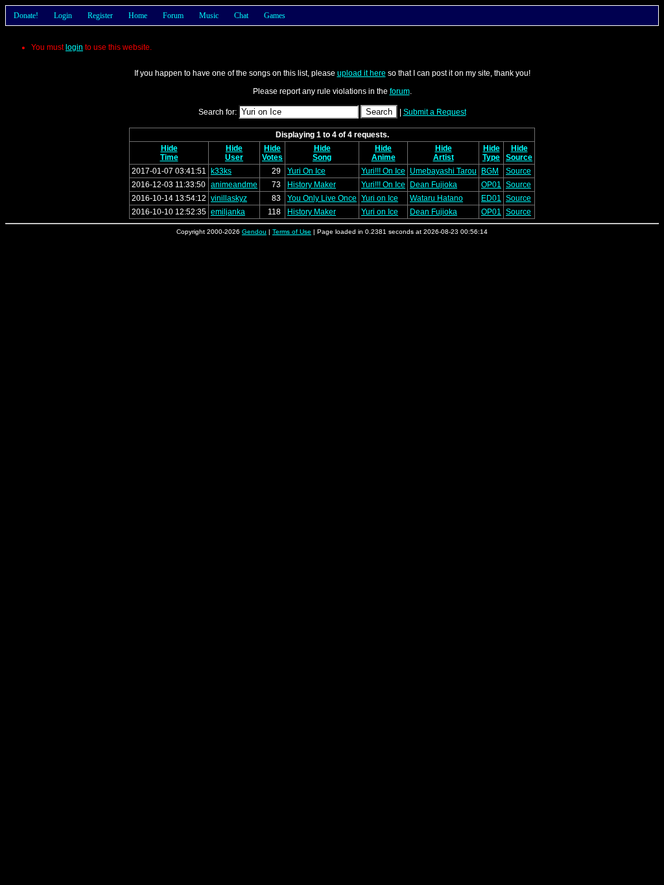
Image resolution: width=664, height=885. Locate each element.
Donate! (26, 15)
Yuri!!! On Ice (383, 171)
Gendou (254, 231)
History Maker (311, 184)
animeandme (234, 184)
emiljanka (228, 211)
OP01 (491, 184)
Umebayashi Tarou (443, 171)
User (234, 157)
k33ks (221, 171)
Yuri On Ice (306, 171)
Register (100, 15)
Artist (443, 157)
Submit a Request (434, 112)
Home (137, 15)
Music (209, 15)
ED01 (491, 198)
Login (63, 15)
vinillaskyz (229, 198)
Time (169, 157)
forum (400, 91)
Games (274, 15)
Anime (384, 157)
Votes (272, 157)
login (74, 47)
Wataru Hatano (436, 198)
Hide (169, 148)
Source (519, 157)
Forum (173, 15)
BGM (490, 171)
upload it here (361, 73)
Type (491, 157)
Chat (241, 15)
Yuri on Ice (379, 198)
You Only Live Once (322, 198)
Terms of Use (291, 231)
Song (322, 157)
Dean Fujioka (433, 184)
